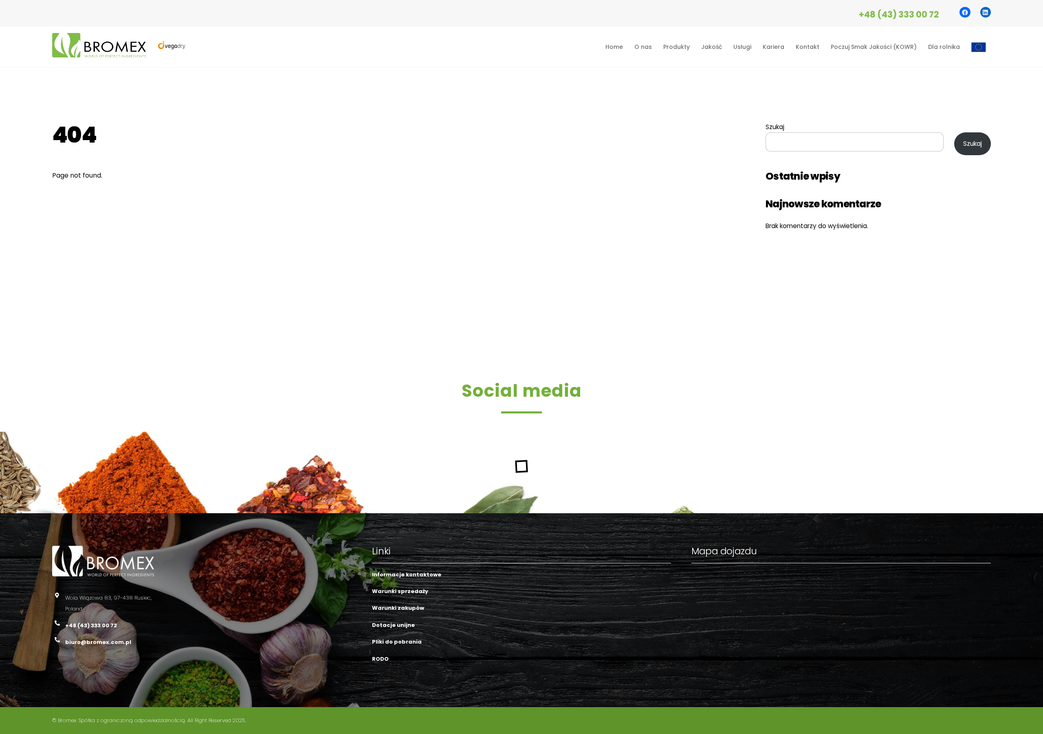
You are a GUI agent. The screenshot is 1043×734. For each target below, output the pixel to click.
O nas (643, 47)
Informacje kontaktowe (406, 574)
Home (614, 47)
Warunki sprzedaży (400, 591)
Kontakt (807, 47)
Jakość (711, 47)
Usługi (742, 47)
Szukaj (775, 127)
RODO (380, 659)
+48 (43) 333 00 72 (899, 14)
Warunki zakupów (398, 608)
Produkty (676, 47)
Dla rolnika (944, 47)
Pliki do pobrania (397, 642)
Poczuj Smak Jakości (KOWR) (874, 47)
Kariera (773, 47)
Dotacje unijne (393, 625)
